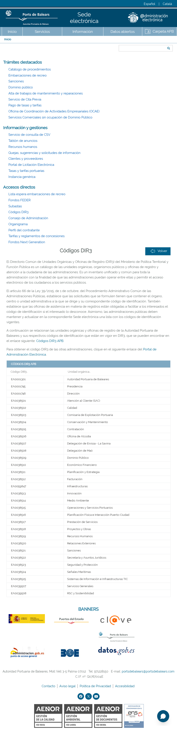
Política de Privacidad (96, 686)
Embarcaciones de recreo (27, 75)
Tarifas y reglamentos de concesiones (36, 236)
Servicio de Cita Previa (24, 99)
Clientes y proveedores (25, 159)
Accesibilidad (125, 686)
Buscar (117, 40)
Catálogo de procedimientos (29, 69)
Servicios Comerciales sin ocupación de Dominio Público (50, 117)
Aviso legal (67, 686)
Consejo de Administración (28, 218)
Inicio (12, 31)
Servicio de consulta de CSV (29, 135)
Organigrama (18, 224)
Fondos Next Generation (26, 242)
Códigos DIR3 (18, 212)
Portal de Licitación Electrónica (31, 165)
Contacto (49, 686)
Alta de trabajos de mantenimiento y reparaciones (45, 93)
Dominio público (20, 87)
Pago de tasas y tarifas (24, 105)
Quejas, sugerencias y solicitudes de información (44, 153)
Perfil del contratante (24, 230)
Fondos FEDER (19, 200)
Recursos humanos (22, 147)
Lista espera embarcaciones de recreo (36, 194)
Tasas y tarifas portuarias (26, 171)
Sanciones (16, 81)
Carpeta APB (163, 31)
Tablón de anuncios (22, 141)
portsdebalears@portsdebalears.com (148, 671)
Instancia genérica (21, 177)
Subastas (15, 206)
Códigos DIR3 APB (49, 341)
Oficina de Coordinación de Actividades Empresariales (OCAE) (54, 111)
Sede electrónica (84, 17)
